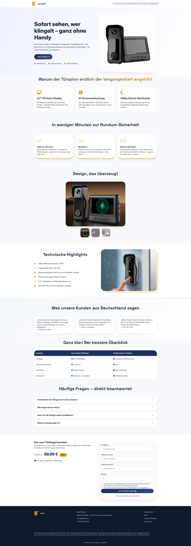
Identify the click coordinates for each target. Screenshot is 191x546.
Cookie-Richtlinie (150, 518)
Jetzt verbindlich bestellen (126, 491)
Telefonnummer (107, 455)
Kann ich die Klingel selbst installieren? (55, 415)
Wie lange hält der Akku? (48, 407)
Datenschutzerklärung (119, 488)
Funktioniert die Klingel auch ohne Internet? (57, 400)
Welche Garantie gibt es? (48, 423)
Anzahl (103, 474)
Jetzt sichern (42, 57)
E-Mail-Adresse (107, 464)
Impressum (148, 522)
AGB (130, 488)
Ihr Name (104, 445)
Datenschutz (148, 512)
